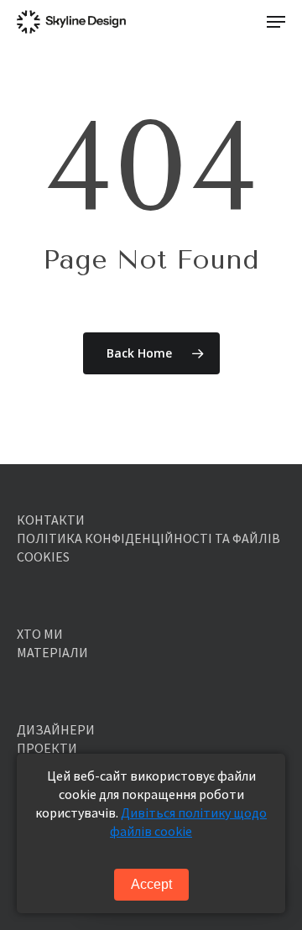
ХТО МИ (40, 633)
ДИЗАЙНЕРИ (56, 729)
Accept (151, 884)
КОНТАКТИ (51, 519)
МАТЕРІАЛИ (52, 652)
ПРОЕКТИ (47, 747)
